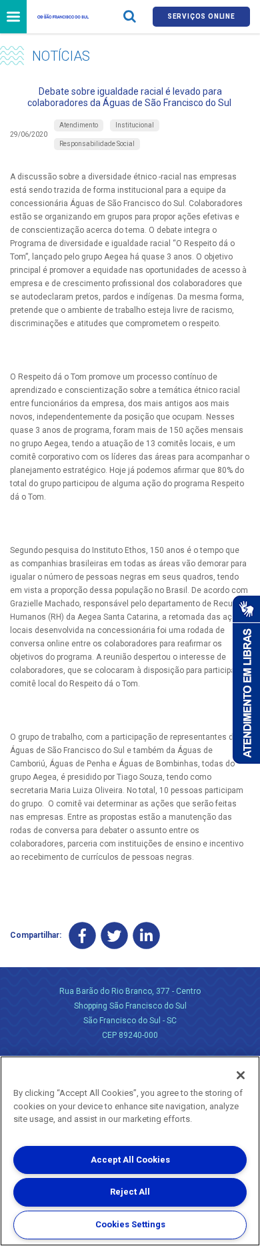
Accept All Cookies (130, 1160)
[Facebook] (82, 935)
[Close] (240, 1075)
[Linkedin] (146, 935)
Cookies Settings (130, 1224)
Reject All (130, 1192)
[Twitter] (114, 935)
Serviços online (201, 16)
